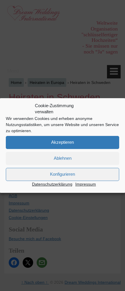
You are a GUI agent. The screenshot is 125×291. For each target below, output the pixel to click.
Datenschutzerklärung (52, 184)
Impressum (85, 184)
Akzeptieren (62, 142)
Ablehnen (63, 158)
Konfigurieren (62, 174)
